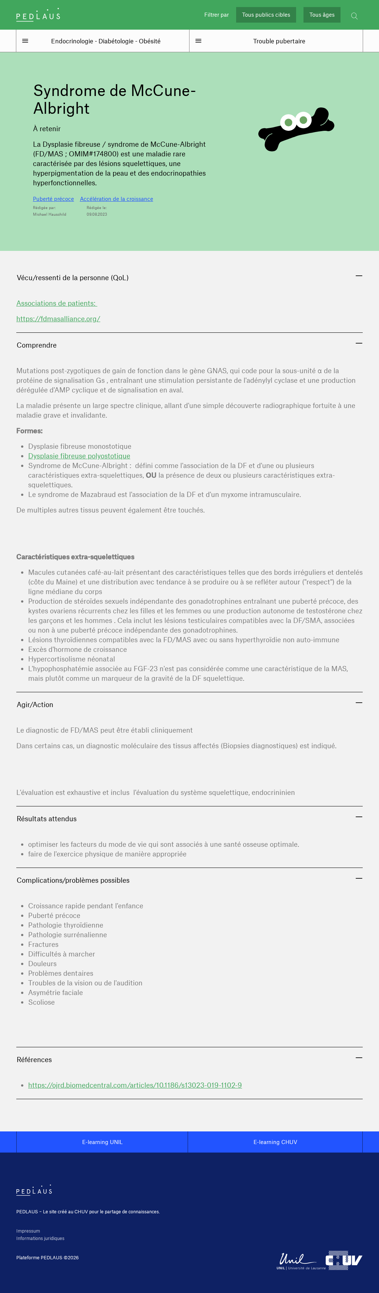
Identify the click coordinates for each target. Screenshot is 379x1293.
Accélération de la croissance (116, 199)
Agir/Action (35, 704)
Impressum (28, 1231)
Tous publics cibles (266, 14)
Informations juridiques (40, 1238)
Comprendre (37, 345)
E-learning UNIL (102, 1141)
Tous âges (322, 14)
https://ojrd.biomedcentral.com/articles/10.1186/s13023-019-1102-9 (135, 1085)
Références (34, 1059)
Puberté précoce (53, 199)
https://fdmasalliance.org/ (58, 318)
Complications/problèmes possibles (73, 880)
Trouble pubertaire (279, 40)
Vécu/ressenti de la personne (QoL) (73, 277)
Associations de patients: (56, 303)
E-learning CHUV (275, 1141)
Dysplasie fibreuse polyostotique (79, 455)
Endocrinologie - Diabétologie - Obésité (106, 40)
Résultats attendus (47, 818)
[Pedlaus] (38, 15)
